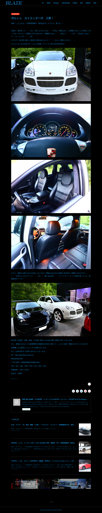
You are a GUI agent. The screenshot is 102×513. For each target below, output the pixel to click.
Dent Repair (56, 3)
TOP (43, 3)
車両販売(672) (14, 378)
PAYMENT (75, 3)
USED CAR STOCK (66, 3)
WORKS (48, 3)
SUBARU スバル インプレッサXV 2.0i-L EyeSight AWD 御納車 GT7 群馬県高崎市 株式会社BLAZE (46, 443)
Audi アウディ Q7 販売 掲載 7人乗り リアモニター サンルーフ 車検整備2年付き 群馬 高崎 (44, 425)
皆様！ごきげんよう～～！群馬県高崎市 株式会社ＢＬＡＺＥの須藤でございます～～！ (35, 428)
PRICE (81, 3)
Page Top (51, 502)
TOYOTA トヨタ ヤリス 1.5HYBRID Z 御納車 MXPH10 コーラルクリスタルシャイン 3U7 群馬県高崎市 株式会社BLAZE (53, 461)
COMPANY (88, 3)
